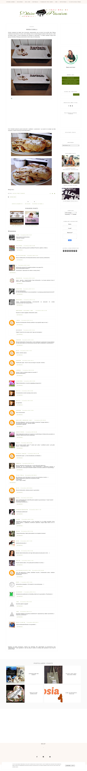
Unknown (18, 360)
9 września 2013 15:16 (29, 299)
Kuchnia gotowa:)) (38, 203)
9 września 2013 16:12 (27, 320)
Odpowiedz (20, 240)
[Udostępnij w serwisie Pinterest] (55, 194)
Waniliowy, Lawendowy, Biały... (24, 420)
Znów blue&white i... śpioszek (21, 203)
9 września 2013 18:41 (27, 400)
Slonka (18, 519)
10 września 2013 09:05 (27, 497)
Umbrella (18, 463)
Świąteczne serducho (34, 693)
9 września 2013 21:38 (33, 453)
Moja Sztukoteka (21, 255)
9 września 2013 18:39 (29, 381)
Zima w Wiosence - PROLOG (71, 693)
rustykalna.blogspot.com (23, 570)
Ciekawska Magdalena (22, 509)
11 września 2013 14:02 (26, 582)
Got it (73, 765)
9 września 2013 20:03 (40, 420)
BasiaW (18, 531)
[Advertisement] (71, 34)
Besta (17, 350)
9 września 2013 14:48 (29, 245)
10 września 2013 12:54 (27, 519)
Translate (74, 214)
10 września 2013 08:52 (26, 488)
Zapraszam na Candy (34, 674)
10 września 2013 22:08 (38, 570)
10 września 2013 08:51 (31, 475)
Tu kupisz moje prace (71, 80)
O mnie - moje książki (70, 83)
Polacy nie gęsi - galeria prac (72, 674)
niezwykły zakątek (21, 453)
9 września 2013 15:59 (41, 310)
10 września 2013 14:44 (27, 550)
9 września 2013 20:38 (26, 442)
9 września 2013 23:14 (28, 463)
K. (16, 265)
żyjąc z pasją (20, 475)
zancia (18, 442)
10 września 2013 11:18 (35, 509)
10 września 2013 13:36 (27, 531)
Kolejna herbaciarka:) (32, 225)
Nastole (18, 390)
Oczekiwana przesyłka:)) (70, 201)
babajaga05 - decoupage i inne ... (25, 310)
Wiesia (17, 497)
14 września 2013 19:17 (26, 611)
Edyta (17, 488)
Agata (17, 582)
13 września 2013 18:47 (26, 601)
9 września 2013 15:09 (29, 278)
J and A (18, 320)
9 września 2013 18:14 (28, 370)
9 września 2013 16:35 (29, 330)
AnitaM (18, 550)
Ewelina (18, 560)
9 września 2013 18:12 (28, 360)
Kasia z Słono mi (20, 622)
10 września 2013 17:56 (27, 560)
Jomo (17, 601)
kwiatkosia (19, 278)
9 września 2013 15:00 (24, 265)
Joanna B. (18, 370)
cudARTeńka (19, 381)
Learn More (68, 765)
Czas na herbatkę (17, 225)
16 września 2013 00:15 (32, 622)
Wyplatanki (19, 245)
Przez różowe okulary (71, 185)
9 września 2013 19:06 (28, 410)
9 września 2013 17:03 (26, 350)
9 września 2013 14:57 (32, 255)
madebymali (19, 299)
